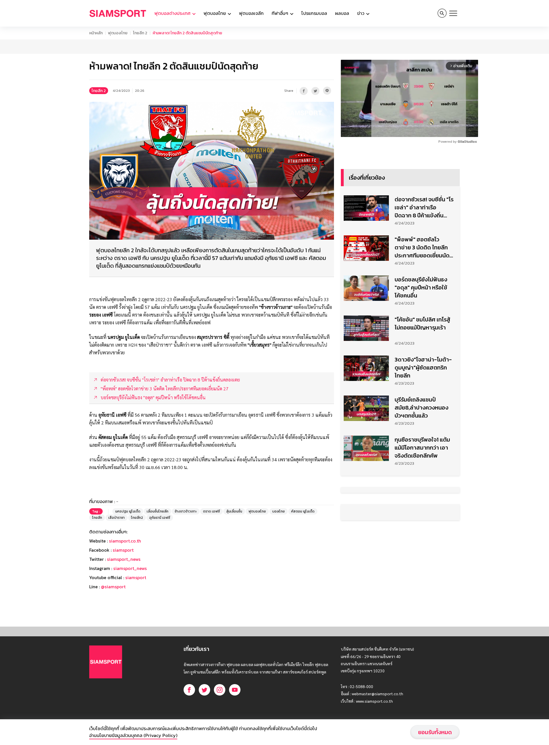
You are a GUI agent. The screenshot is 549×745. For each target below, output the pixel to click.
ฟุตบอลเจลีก (251, 13)
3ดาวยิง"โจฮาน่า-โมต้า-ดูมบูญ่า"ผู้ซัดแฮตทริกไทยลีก (423, 453)
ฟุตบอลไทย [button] (215, 13)
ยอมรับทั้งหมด (435, 732)
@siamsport (113, 629)
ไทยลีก (97, 560)
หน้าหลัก (96, 33)
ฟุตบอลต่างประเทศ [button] (173, 13)
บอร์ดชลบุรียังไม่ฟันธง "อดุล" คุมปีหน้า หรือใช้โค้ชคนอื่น (421, 373)
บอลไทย (278, 554)
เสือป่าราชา (116, 560)
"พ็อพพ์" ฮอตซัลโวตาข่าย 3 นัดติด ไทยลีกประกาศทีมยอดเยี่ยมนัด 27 (422, 333)
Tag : (96, 554)
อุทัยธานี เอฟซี (159, 560)
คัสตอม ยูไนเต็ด (303, 554)
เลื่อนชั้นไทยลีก (157, 554)
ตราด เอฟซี (211, 554)
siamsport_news (123, 602)
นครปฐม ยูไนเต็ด (127, 554)
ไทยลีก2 (137, 560)
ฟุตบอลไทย (118, 33)
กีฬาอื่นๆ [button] (280, 13)
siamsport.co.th (125, 583)
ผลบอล (342, 13)
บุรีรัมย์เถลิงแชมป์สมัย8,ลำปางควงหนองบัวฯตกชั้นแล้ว (421, 493)
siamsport (123, 592)
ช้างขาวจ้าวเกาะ (186, 554)
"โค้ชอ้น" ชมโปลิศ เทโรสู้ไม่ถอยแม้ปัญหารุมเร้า (422, 409)
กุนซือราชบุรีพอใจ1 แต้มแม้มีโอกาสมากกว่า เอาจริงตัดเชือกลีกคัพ (422, 533)
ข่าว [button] (361, 13)
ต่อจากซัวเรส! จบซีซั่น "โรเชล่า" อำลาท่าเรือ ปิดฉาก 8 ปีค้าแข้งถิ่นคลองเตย (424, 293)
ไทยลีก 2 (140, 33)
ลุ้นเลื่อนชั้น (234, 554)
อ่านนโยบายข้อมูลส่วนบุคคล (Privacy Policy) (133, 735)
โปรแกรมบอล (314, 13)
